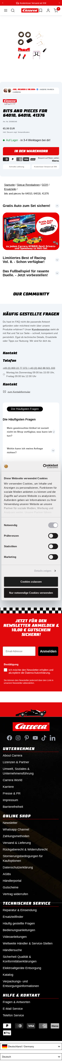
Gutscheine (10, 887)
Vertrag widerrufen (15, 894)
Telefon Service (13, 1015)
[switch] (53, 536)
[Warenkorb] (56, 10)
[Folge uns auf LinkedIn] (52, 737)
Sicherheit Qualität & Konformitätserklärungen (20, 959)
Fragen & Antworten (16, 1002)
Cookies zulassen (31, 581)
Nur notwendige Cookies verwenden (31, 592)
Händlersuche (12, 950)
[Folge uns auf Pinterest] (26, 737)
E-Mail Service (13, 1008)
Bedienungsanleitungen (19, 930)
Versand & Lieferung (17, 842)
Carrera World (12, 780)
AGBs (7, 874)
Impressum (10, 800)
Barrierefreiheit (13, 806)
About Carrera (12, 755)
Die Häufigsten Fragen (25, 408)
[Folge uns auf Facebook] (9, 737)
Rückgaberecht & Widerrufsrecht (25, 849)
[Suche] (13, 10)
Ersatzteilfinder (13, 916)
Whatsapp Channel (16, 829)
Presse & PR (11, 793)
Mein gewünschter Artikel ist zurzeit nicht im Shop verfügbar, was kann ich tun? (29, 431)
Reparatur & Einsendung (20, 910)
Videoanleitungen (15, 936)
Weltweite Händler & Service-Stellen (28, 943)
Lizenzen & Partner (16, 762)
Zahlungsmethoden (16, 836)
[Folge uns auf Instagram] (18, 737)
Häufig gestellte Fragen (19, 923)
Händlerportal (12, 880)
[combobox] (31, 1046)
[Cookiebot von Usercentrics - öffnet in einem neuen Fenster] (43, 466)
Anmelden (48, 651)
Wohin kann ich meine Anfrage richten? (25, 450)
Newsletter (10, 822)
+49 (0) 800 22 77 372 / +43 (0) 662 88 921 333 (29, 367)
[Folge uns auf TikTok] (44, 737)
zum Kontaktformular (19, 391)
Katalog (8, 974)
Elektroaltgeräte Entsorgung (22, 968)
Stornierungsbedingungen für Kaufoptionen (23, 858)
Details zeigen (42, 570)
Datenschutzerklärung (18, 867)
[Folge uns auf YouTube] (35, 737)
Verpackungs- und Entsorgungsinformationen (21, 983)
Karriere (8, 786)
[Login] (48, 10)
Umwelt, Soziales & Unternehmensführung (18, 771)
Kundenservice (41, 329)
